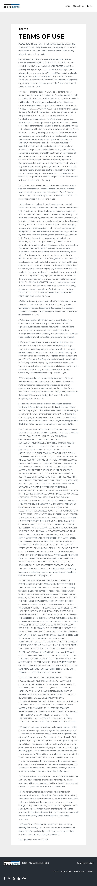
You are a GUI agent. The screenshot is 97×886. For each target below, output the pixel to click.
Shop (68, 6)
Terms (55, 871)
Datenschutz (79, 871)
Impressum (66, 871)
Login (89, 6)
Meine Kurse (78, 6)
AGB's (90, 871)
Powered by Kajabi (85, 863)
